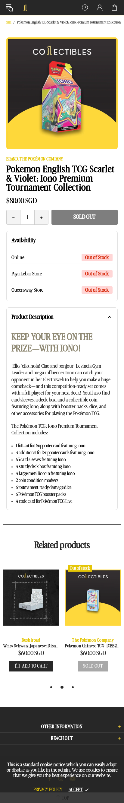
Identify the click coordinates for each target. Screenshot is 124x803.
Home (7, 22)
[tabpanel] (31, 623)
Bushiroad (31, 640)
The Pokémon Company (93, 640)
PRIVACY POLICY (48, 789)
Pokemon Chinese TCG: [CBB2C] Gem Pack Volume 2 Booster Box (93, 646)
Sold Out (84, 217)
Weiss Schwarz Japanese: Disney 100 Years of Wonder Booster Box (31, 646)
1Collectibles (25, 8)
